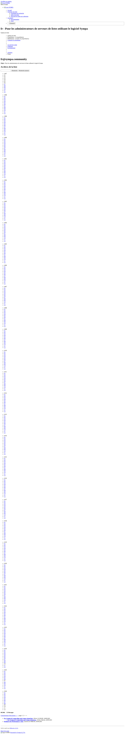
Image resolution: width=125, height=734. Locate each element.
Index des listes (15, 15)
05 (4, 102)
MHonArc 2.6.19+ (14, 728)
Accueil (9, 10)
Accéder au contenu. (6, 1)
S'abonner (10, 46)
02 (4, 98)
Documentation (15, 19)
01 (4, 96)
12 (4, 92)
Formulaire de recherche (17, 13)
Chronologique (5, 715)
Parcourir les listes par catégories (19, 16)
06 (4, 104)
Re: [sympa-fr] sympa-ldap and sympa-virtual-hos (18, 718)
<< (16, 715)
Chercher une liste (12, 12)
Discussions (12, 715)
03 (4, 99)
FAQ (12, 21)
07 (4, 84)
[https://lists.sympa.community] (5, 3)
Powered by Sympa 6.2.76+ (17, 732)
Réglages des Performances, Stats (13, 721)
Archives (9, 52)
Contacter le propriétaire (13, 40)
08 (4, 86)
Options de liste (11, 35)
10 (4, 89)
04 (4, 101)
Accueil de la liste (12, 45)
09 (4, 87)
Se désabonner (11, 48)
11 (4, 90)
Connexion (12, 23)
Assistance (10, 18)
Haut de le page (5, 731)
